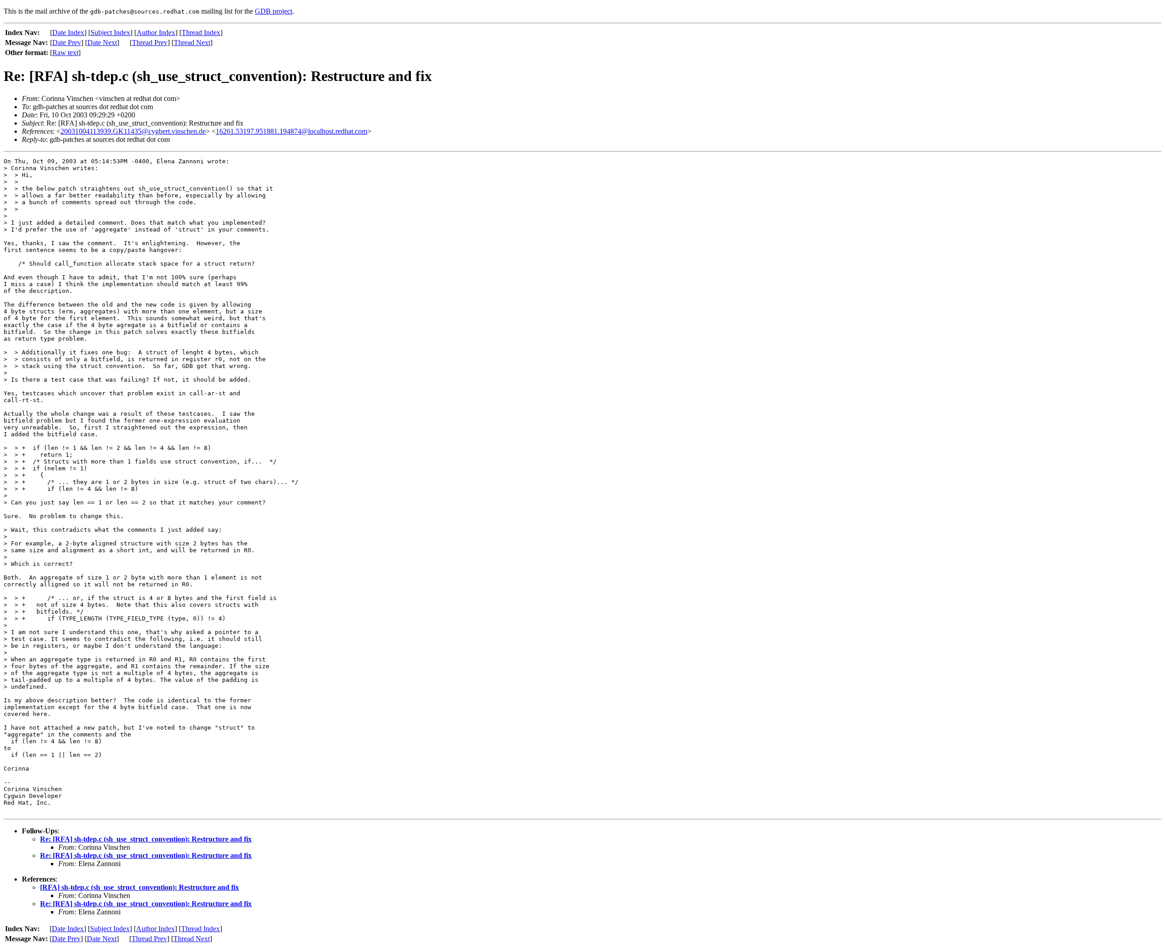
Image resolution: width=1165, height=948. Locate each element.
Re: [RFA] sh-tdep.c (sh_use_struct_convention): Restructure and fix (146, 839)
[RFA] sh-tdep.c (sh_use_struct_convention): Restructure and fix (139, 887)
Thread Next (192, 42)
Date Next (102, 42)
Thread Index (201, 32)
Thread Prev (149, 42)
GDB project (273, 11)
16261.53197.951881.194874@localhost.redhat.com (291, 131)
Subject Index (110, 32)
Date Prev (66, 42)
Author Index (156, 32)
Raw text (65, 52)
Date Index (68, 32)
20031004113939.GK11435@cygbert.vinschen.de (133, 131)
